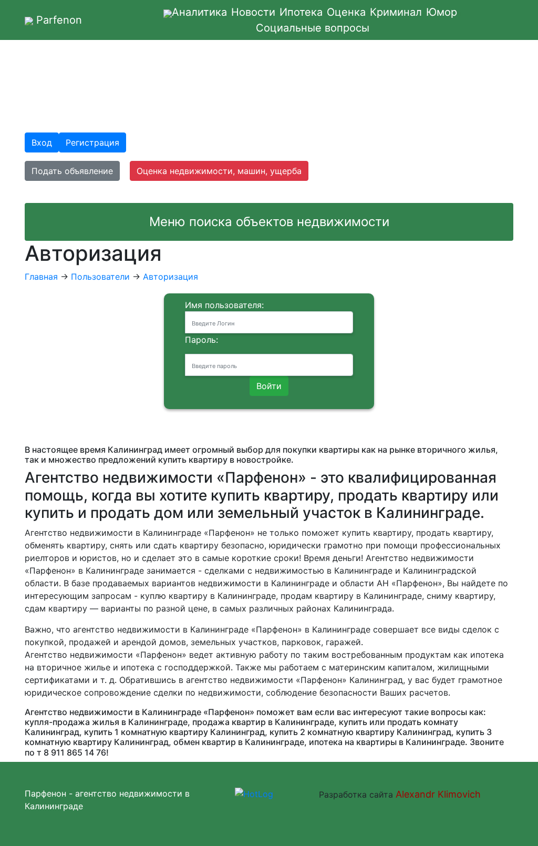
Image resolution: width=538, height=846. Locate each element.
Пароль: (201, 339)
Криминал (396, 12)
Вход (42, 142)
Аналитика (199, 12)
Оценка (346, 12)
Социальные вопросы (312, 28)
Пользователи (100, 276)
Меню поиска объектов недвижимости (269, 221)
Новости (253, 12)
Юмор (441, 12)
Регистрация (92, 142)
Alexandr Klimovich (437, 794)
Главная (41, 276)
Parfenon (57, 20)
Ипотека (301, 12)
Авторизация (170, 276)
